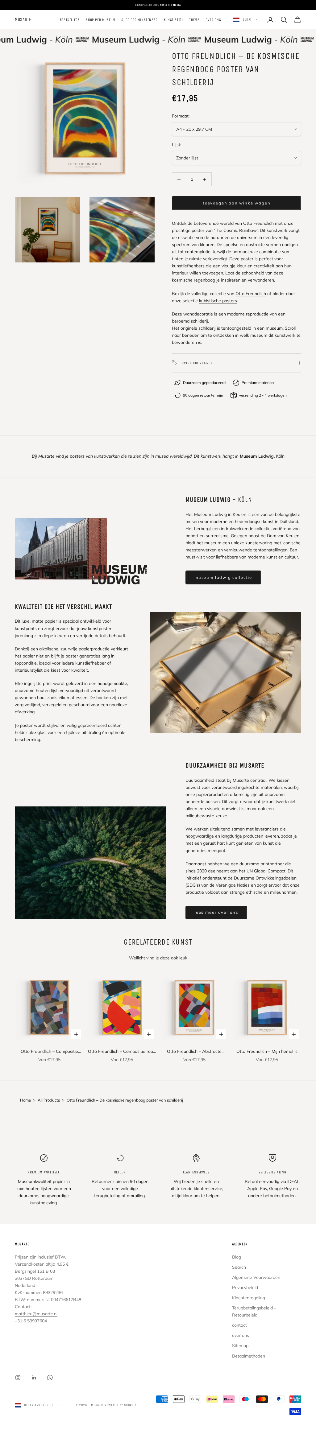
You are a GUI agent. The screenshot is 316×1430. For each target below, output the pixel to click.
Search (239, 1267)
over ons (240, 1335)
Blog (236, 1257)
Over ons (213, 20)
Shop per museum (100, 20)
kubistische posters (218, 300)
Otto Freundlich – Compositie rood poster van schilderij (122, 1052)
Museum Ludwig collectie (223, 577)
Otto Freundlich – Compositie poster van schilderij (49, 1052)
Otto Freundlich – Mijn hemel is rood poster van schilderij (266, 1052)
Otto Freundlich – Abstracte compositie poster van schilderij (194, 1052)
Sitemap (240, 1345)
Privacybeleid (245, 1287)
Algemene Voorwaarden (256, 1277)
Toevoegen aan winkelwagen (237, 202)
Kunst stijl (173, 20)
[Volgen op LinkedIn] (34, 1377)
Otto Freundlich (250, 293)
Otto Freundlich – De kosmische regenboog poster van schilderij (125, 1100)
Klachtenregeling (248, 1297)
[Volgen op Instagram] (18, 1377)
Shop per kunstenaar (139, 20)
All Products (49, 1100)
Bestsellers (70, 20)
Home (25, 1100)
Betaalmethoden (248, 1356)
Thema (194, 20)
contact (239, 1325)
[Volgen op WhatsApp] (50, 1377)
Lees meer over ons (216, 912)
